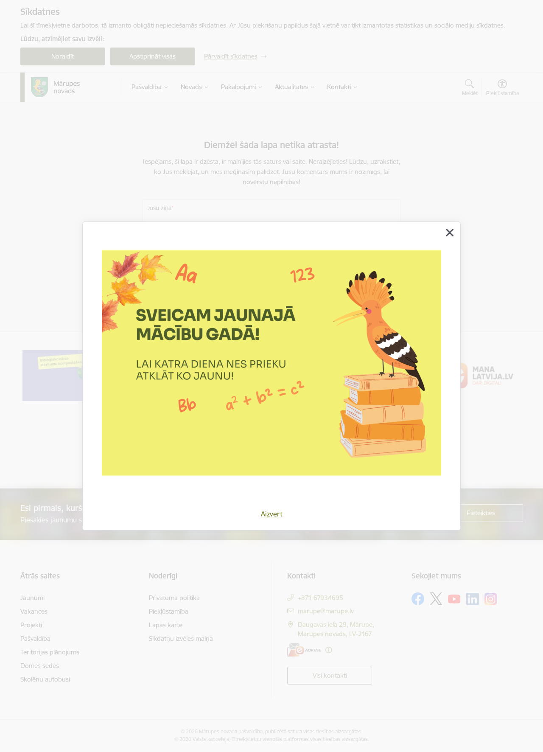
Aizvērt (272, 514)
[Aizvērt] (449, 232)
